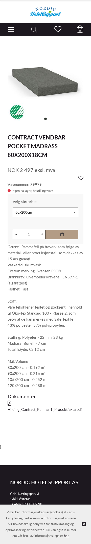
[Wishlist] (80, 178)
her (66, 536)
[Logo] (45, 9)
